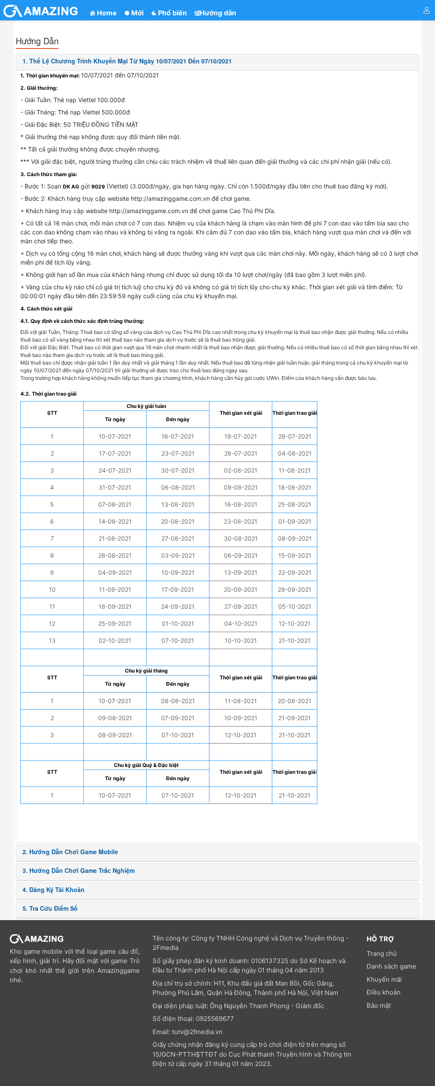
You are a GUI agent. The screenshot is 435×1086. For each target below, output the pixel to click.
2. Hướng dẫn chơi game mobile (70, 851)
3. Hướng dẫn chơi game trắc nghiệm (79, 870)
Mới (137, 13)
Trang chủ (382, 953)
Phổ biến (171, 13)
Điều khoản (384, 992)
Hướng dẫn (218, 13)
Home (106, 13)
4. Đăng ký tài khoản (54, 889)
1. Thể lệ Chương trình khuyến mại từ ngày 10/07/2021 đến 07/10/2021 (127, 61)
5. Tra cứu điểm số (50, 908)
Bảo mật (379, 1005)
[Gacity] (41, 11)
